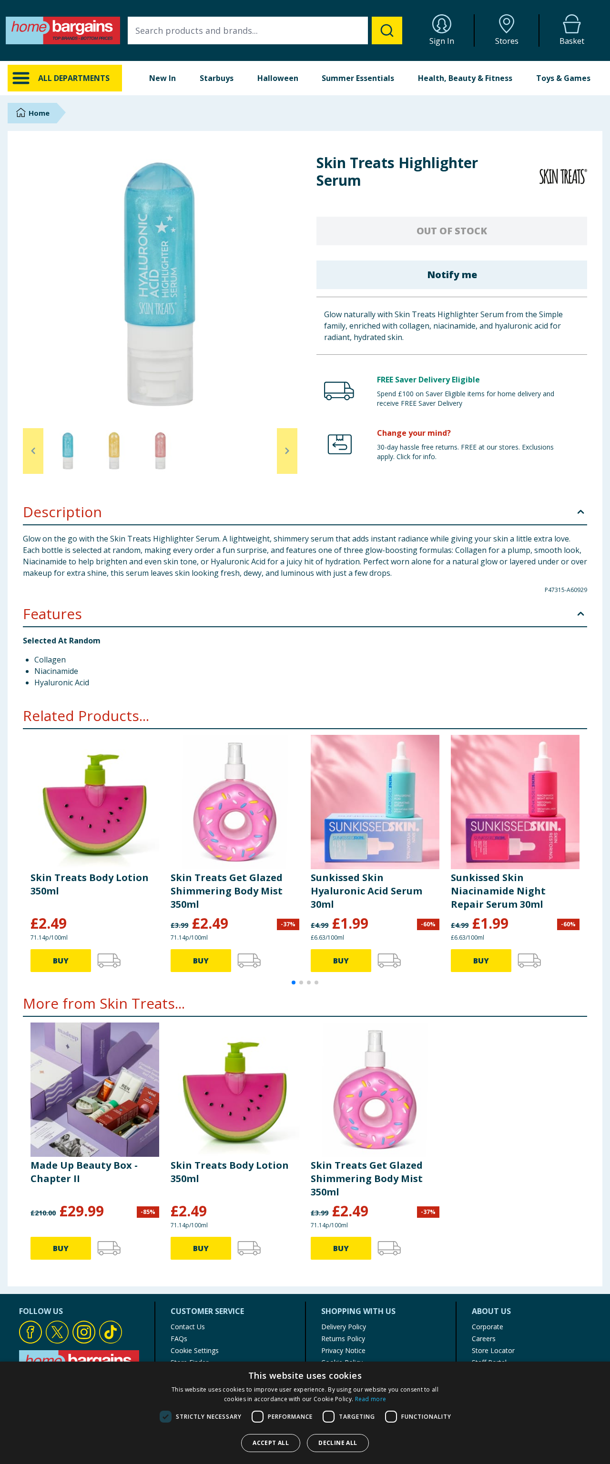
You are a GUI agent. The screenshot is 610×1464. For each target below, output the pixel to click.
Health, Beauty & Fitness (465, 78)
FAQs (179, 1338)
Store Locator (493, 1350)
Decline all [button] (337, 1443)
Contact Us (188, 1326)
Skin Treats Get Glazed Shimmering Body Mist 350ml (227, 891)
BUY (61, 960)
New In (162, 78)
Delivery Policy (343, 1326)
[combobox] (265, 30)
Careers (484, 1338)
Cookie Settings (195, 1350)
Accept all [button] (271, 1443)
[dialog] (305, 1413)
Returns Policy (343, 1338)
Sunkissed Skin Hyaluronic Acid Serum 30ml (366, 891)
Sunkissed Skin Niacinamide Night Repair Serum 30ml (498, 891)
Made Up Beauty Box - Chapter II (84, 1172)
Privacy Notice (343, 1350)
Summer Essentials (358, 78)
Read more (370, 1399)
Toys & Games (563, 78)
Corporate (487, 1326)
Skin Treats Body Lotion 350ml (89, 884)
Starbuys (217, 78)
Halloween (277, 78)
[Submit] (387, 30)
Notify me (452, 274)
